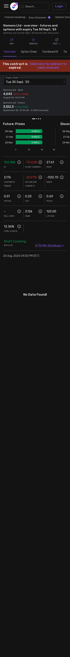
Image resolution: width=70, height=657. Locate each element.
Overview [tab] (10, 51)
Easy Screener (37, 17)
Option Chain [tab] (29, 51)
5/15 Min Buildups (48, 245)
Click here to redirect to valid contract (48, 65)
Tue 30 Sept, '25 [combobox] (17, 82)
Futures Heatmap (15, 17)
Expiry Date (12, 77)
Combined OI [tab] (50, 51)
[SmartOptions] (14, 6)
